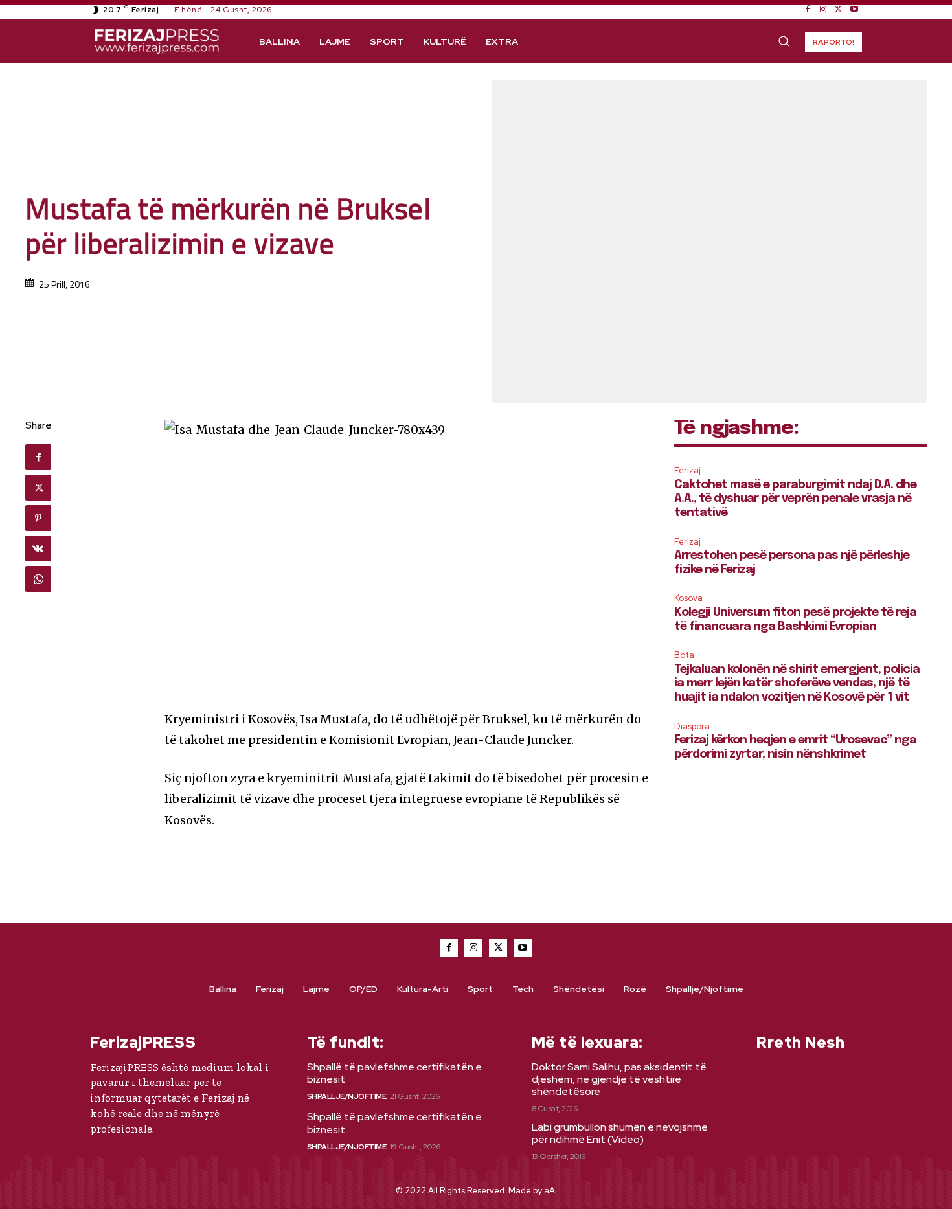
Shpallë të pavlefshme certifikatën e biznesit (394, 1073)
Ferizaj (687, 470)
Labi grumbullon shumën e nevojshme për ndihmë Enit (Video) (620, 1133)
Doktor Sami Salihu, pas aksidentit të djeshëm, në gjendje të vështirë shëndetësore (619, 1079)
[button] (783, 41)
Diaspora (692, 726)
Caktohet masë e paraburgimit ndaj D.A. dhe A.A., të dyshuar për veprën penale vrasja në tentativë (795, 499)
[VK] (38, 548)
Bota (684, 655)
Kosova (688, 598)
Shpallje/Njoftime (347, 1096)
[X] (838, 9)
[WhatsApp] (38, 579)
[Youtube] (854, 9)
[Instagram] (823, 9)
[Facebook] (807, 9)
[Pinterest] (38, 518)
